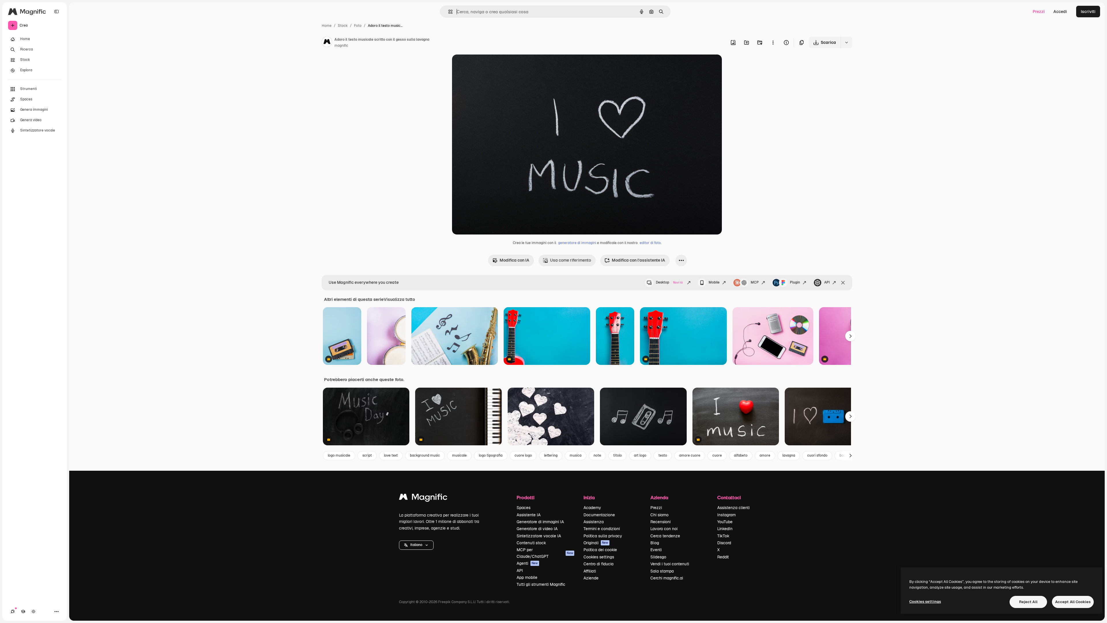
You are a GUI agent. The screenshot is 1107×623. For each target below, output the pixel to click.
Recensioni (660, 521)
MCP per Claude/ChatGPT (545, 553)
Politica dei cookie (600, 549)
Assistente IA (529, 514)
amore (765, 455)
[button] (416, 545)
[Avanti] (850, 336)
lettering (551, 455)
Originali (595, 542)
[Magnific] (423, 498)
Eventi (656, 549)
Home (327, 25)
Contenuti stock (531, 542)
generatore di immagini (577, 243)
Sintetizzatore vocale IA (539, 535)
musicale (459, 455)
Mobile (714, 282)
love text (391, 455)
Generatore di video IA (537, 528)
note (597, 455)
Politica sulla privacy (602, 535)
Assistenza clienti (733, 507)
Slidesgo (658, 557)
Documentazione (599, 514)
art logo (640, 455)
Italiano (416, 545)
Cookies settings (598, 557)
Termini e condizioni (601, 528)
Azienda (659, 497)
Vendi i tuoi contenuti (669, 563)
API (827, 282)
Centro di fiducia (598, 563)
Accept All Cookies (1073, 601)
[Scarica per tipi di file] (846, 42)
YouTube (725, 521)
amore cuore (689, 455)
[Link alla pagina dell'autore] (327, 43)
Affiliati (589, 571)
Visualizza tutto (399, 299)
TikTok (723, 535)
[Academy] (23, 611)
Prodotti (525, 497)
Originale (490, 65)
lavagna (788, 455)
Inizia (589, 497)
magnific (341, 45)
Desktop (669, 282)
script (367, 455)
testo (662, 455)
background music (425, 455)
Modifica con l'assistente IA (638, 260)
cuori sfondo (817, 455)
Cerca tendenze (665, 535)
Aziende (590, 578)
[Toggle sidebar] (56, 11)
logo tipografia (490, 455)
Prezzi (1039, 11)
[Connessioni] (12, 611)
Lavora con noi (663, 528)
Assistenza (593, 521)
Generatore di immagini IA (540, 521)
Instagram (726, 514)
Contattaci (729, 497)
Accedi (1060, 11)
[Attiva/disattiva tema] (33, 611)
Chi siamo (659, 514)
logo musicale (339, 455)
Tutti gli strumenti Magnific (541, 584)
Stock (343, 25)
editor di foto (650, 243)
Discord (724, 542)
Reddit (723, 557)
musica (575, 455)
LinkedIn (725, 528)
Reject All (1028, 601)
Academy (592, 507)
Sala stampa (662, 571)
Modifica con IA (514, 260)
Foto (358, 25)
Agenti (527, 563)
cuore (717, 455)
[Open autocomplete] (448, 12)
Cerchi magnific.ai (666, 578)
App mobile (527, 577)
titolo (617, 455)
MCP (755, 282)
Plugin (795, 282)
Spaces (523, 507)
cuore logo (523, 455)
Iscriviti (1088, 11)
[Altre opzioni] (773, 42)
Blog (654, 542)
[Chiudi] (843, 282)
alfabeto (741, 455)
